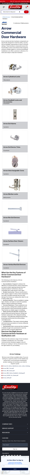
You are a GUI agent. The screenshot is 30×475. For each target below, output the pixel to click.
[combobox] (12, 11)
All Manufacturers (6, 17)
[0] (26, 7)
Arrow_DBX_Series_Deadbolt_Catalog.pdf (14, 373)
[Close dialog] (28, 457)
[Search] (26, 11)
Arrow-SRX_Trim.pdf (8, 368)
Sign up (15, 449)
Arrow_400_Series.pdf (9, 370)
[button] (19, 11)
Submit (15, 469)
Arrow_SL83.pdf (7, 377)
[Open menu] (4, 7)
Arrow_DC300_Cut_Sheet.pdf (10, 375)
